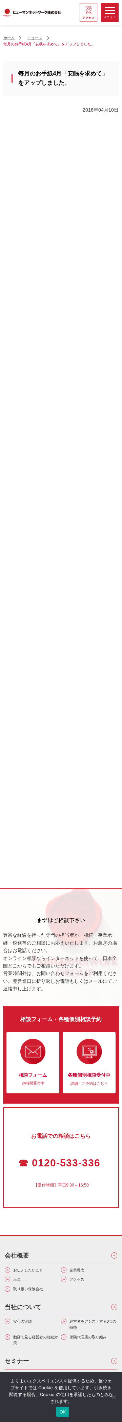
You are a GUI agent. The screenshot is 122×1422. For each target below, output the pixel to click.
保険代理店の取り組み (88, 1337)
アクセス (76, 1279)
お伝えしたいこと (28, 1270)
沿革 (17, 1279)
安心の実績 (22, 1321)
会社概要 (17, 1255)
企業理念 (76, 1270)
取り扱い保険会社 (28, 1289)
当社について (23, 1307)
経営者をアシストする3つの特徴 (92, 1324)
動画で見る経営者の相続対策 (35, 1340)
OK (63, 1411)
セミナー (17, 1361)
